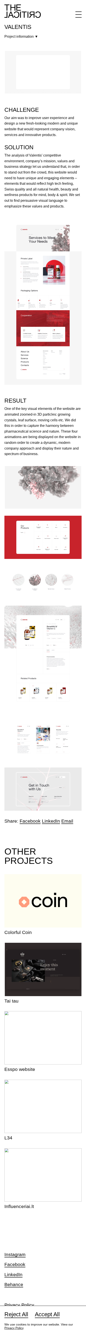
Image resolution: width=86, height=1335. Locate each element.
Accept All (47, 1314)
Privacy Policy (19, 1304)
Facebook (30, 820)
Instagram (15, 1254)
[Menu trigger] (78, 15)
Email (67, 820)
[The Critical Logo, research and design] (22, 11)
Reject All (16, 1314)
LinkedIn (51, 820)
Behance (13, 1284)
